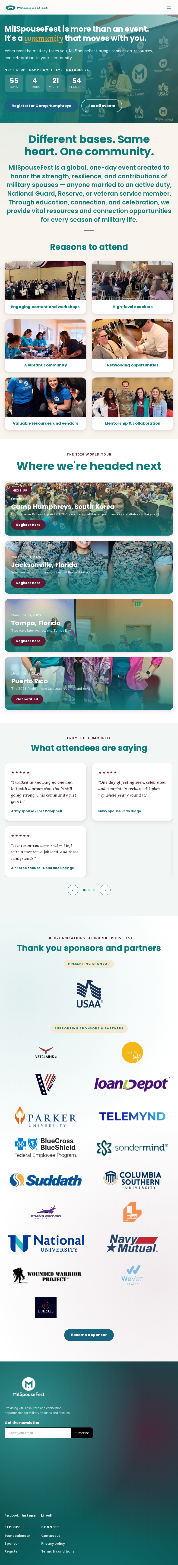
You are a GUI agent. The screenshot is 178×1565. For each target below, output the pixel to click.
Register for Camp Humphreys (41, 105)
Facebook (12, 1516)
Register (12, 1551)
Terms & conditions (57, 1551)
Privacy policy (53, 1543)
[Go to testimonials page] (84, 890)
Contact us (50, 1535)
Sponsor (12, 1543)
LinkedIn (47, 1516)
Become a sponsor (89, 1334)
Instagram (29, 1516)
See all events (101, 105)
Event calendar (17, 1535)
